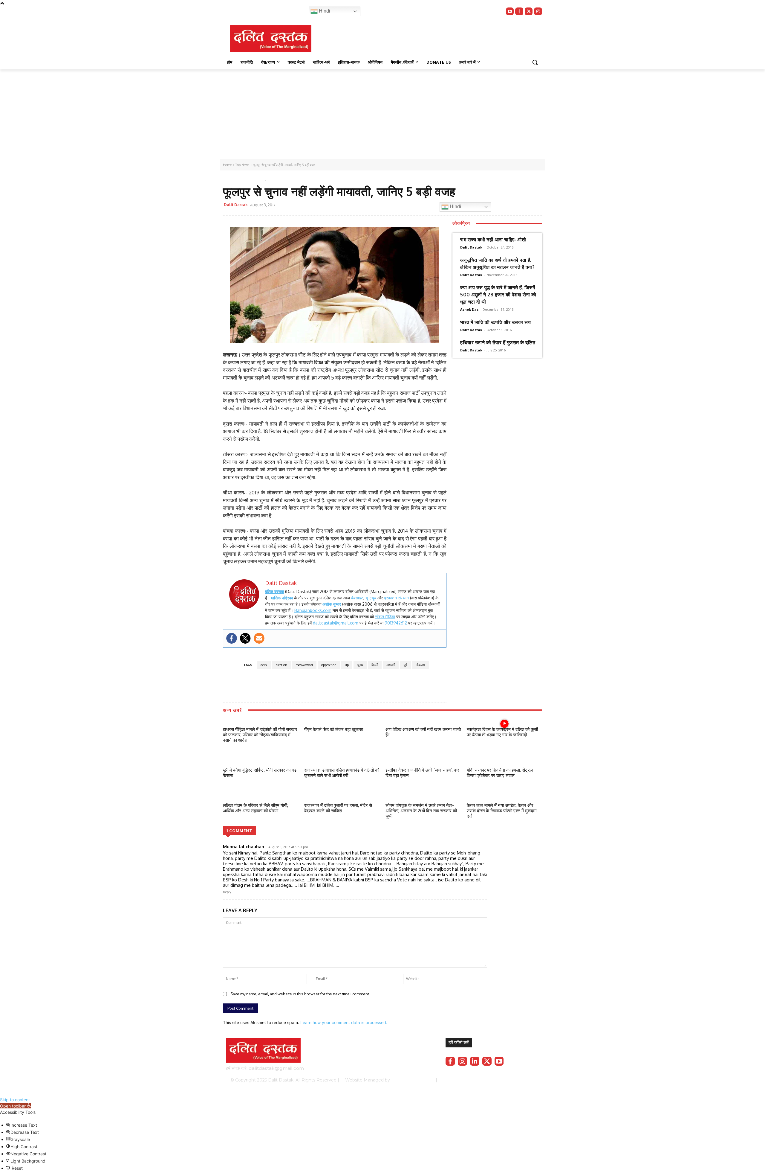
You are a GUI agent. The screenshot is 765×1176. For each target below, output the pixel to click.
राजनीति (251, 179)
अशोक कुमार (331, 604)
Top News (233, 179)
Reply (227, 892)
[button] (535, 62)
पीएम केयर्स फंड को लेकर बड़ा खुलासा (333, 729)
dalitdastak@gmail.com (335, 622)
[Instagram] (538, 11)
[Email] (379, 206)
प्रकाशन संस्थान (396, 597)
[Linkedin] (474, 1061)
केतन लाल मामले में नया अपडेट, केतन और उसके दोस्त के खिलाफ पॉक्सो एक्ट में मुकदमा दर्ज (501, 810)
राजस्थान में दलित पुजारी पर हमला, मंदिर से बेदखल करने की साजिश (338, 808)
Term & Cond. (495, 1080)
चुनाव (360, 665)
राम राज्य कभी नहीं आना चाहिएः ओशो (493, 240)
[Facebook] (519, 11)
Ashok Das (469, 309)
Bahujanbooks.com (312, 610)
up (347, 665)
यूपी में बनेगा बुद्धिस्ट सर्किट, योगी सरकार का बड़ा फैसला (260, 772)
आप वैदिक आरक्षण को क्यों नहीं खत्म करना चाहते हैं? (423, 732)
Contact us (523, 1080)
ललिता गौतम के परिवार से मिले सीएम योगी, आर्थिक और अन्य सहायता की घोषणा (255, 808)
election (281, 665)
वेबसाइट (357, 597)
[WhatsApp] (365, 206)
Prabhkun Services (411, 1080)
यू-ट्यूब (370, 597)
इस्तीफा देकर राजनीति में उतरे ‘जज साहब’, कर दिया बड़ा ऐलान (422, 772)
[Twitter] (529, 11)
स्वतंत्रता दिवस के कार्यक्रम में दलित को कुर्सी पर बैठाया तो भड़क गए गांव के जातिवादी (502, 732)
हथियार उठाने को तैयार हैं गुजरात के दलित (498, 342)
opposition (328, 665)
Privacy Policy (462, 1080)
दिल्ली (374, 665)
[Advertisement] (382, 114)
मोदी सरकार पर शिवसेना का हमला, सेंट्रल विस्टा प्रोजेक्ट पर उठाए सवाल (500, 772)
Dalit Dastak (236, 204)
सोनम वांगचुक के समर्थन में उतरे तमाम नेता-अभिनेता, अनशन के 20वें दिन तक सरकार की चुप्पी (421, 810)
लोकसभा (420, 665)
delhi (264, 665)
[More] (406, 206)
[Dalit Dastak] (271, 38)
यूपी (405, 665)
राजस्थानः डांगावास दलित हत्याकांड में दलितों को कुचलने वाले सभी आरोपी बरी (341, 772)
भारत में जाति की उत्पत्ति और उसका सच (495, 322)
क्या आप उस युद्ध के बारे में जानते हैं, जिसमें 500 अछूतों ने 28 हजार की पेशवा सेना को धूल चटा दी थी (498, 294)
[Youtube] (510, 11)
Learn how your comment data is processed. (343, 1022)
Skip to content (15, 1099)
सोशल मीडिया (385, 616)
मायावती (390, 665)
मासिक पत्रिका (282, 597)
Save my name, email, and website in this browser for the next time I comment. (300, 993)
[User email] (259, 638)
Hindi (324, 10)
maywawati (304, 665)
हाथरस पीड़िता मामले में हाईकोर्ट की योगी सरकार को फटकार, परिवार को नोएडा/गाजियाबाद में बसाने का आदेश (260, 734)
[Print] (392, 206)
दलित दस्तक (274, 591)
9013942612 (396, 622)
